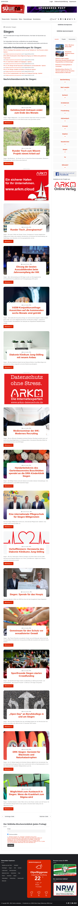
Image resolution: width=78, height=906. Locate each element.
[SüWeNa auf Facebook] (65, 176)
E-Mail (8, 828)
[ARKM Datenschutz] (26, 389)
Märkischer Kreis (5, 873)
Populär (64, 39)
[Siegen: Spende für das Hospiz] (26, 582)
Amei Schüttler (26, 107)
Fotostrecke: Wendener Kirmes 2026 (69, 53)
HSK (15, 867)
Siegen (14, 875)
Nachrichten (13, 873)
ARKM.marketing (52, 5)
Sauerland (9, 875)
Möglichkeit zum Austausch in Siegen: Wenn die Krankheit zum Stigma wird (26, 794)
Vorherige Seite (9, 816)
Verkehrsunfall (21, 878)
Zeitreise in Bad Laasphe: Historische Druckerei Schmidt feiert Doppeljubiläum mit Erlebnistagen (65, 60)
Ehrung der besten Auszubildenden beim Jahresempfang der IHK (26, 269)
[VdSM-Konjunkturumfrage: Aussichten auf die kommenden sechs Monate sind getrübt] (26, 301)
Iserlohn (19, 867)
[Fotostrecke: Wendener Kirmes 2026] (60, 54)
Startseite (8, 27)
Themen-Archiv (6, 19)
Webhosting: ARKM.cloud (46, 903)
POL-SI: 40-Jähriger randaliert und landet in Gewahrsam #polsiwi (20, 69)
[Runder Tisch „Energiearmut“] (26, 217)
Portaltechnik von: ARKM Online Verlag (31, 903)
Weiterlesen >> (8, 122)
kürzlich (57, 39)
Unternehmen (12, 878)
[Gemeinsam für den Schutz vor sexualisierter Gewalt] (26, 621)
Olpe (19, 873)
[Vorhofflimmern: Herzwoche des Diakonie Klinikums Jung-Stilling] (26, 542)
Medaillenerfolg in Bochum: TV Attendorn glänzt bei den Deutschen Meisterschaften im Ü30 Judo (65, 71)
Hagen (10, 867)
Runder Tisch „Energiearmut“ (26, 229)
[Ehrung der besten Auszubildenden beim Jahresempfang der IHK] (26, 260)
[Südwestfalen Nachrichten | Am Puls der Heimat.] (13, 9)
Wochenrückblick (13, 834)
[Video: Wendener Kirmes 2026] (60, 47)
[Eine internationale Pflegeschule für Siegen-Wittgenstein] (26, 505)
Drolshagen (4, 867)
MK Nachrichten (13, 870)
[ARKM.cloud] (26, 185)
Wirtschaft (4, 880)
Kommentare (72, 39)
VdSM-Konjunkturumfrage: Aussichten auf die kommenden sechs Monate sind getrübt (26, 310)
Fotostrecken (14, 19)
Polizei (3, 875)
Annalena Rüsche (26, 264)
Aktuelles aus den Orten (7, 865)
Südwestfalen (5, 878)
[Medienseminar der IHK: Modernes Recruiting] (26, 421)
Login (51, 1)
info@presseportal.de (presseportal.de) (13, 54)
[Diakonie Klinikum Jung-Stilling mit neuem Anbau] (26, 345)
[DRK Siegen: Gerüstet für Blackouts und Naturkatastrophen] (26, 745)
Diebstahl (16, 865)
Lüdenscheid (4, 870)
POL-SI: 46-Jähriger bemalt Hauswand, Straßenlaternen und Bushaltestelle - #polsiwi (25, 65)
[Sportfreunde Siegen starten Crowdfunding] (26, 664)
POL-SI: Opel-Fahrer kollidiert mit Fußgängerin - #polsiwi (18, 61)
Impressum (72, 1)
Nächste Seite (44, 816)
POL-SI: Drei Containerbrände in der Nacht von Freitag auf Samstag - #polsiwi (23, 73)
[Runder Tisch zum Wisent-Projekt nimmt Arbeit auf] (26, 141)
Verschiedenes (37, 19)
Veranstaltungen (27, 19)
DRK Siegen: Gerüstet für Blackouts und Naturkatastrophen (26, 755)
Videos (20, 19)
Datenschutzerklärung (61, 1)
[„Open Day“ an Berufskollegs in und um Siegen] (26, 704)
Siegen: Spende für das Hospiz (26, 594)
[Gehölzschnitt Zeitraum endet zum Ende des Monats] (26, 101)
